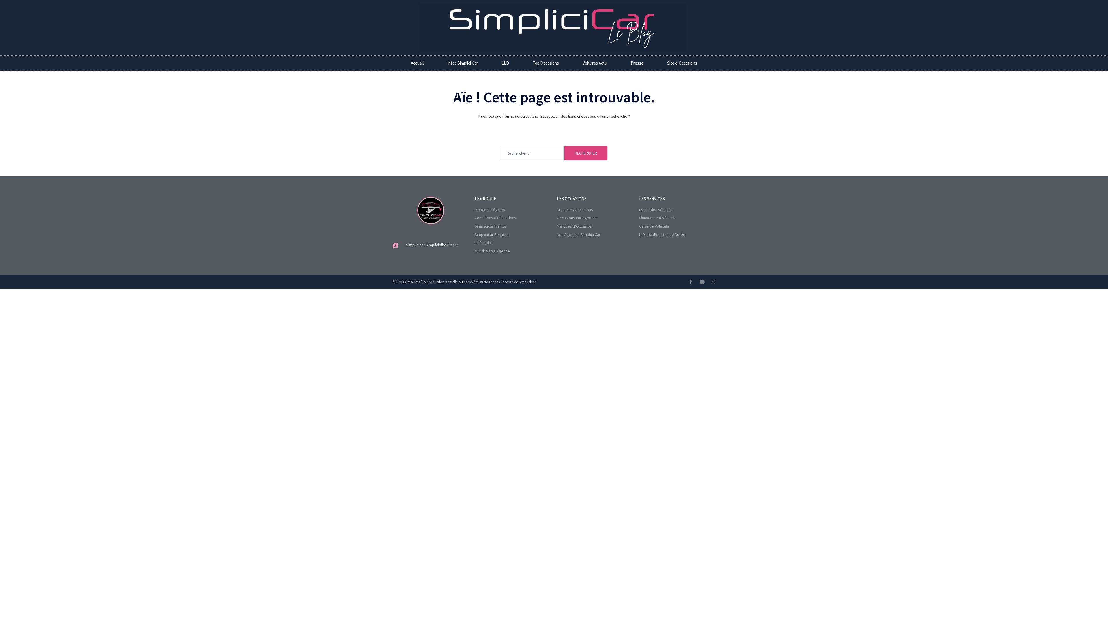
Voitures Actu (595, 63)
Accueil (417, 63)
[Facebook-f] (691, 282)
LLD (505, 63)
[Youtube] (702, 282)
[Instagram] (713, 282)
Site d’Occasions (682, 63)
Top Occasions (546, 63)
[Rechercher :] (532, 144)
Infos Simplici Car (462, 63)
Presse (637, 63)
